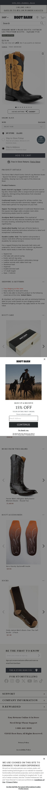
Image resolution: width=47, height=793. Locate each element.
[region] (23, 774)
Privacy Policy (11, 782)
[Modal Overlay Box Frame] (23, 396)
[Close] (44, 758)
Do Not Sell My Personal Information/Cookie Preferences (23, 788)
